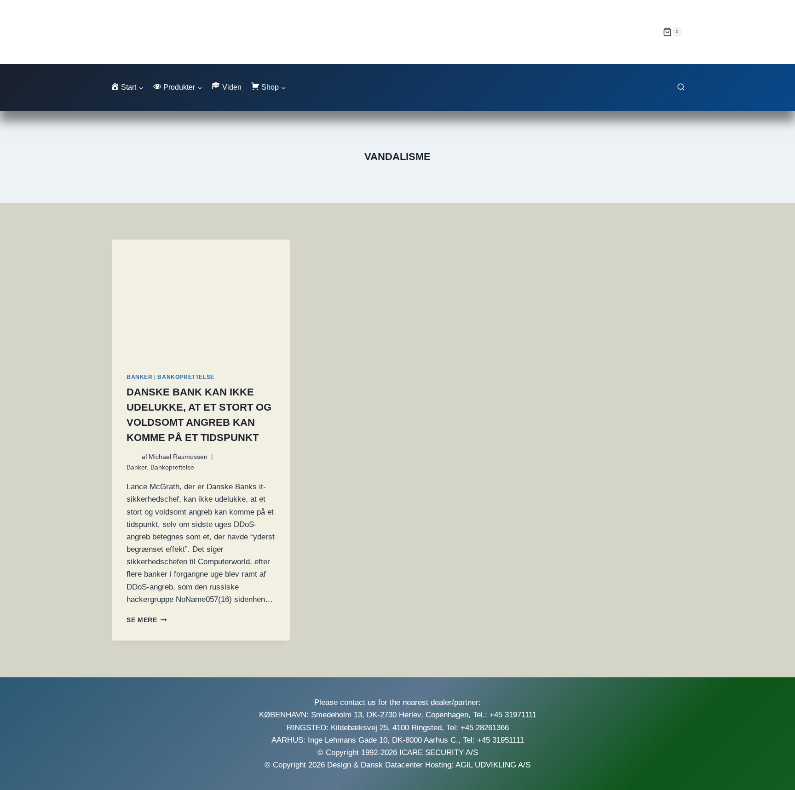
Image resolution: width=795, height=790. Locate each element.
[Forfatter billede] (132, 457)
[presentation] (201, 299)
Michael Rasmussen (178, 456)
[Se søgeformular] (681, 87)
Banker (140, 377)
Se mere (147, 620)
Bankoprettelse (185, 377)
